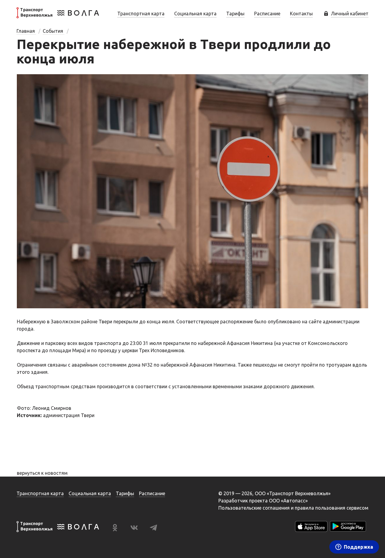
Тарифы (235, 13)
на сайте (312, 321)
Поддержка (358, 547)
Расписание (267, 13)
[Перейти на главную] (58, 16)
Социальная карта (195, 13)
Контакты (301, 13)
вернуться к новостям (42, 473)
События (53, 31)
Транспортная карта (141, 13)
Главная (26, 31)
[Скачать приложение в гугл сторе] (348, 527)
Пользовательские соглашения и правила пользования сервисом (293, 508)
